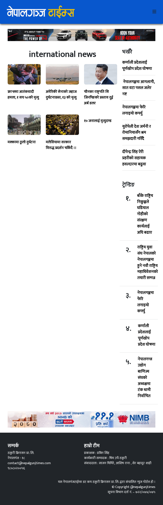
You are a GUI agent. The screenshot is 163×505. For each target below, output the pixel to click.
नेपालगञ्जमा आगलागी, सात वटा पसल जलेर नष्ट (138, 87)
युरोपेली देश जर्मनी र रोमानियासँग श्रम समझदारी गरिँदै (136, 132)
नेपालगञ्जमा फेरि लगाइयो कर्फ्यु (134, 110)
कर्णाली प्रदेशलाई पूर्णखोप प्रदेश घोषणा (137, 65)
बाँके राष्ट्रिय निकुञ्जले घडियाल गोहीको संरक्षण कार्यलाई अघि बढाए (145, 214)
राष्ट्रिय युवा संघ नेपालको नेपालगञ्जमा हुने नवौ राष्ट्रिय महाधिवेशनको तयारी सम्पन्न (147, 262)
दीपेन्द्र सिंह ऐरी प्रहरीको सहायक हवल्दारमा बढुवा (134, 157)
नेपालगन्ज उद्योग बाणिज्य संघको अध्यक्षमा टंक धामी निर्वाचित (145, 377)
